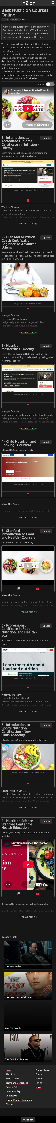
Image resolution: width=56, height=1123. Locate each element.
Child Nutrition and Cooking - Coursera (18, 443)
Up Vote (46, 138)
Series (38, 1082)
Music (38, 1086)
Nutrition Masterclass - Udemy (17, 347)
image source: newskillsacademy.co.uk (28, 772)
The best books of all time (18, 997)
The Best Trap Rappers (16, 1059)
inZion (28, 3)
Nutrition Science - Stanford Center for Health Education (18, 824)
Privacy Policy (13, 1086)
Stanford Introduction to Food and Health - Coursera (18, 533)
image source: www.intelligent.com (28, 190)
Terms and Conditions (17, 1082)
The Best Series (13, 966)
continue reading (28, 223)
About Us (10, 1074)
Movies (39, 1078)
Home (9, 1069)
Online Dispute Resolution (19, 1099)
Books (38, 1073)
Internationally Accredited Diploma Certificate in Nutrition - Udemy (20, 142)
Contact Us (11, 1095)
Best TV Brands (13, 1028)
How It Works (12, 1078)
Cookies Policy (13, 1091)
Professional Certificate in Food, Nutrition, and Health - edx (19, 630)
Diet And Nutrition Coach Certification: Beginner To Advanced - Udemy (19, 242)
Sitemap (10, 1104)
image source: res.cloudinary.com (28, 303)
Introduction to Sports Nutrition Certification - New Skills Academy (16, 730)
